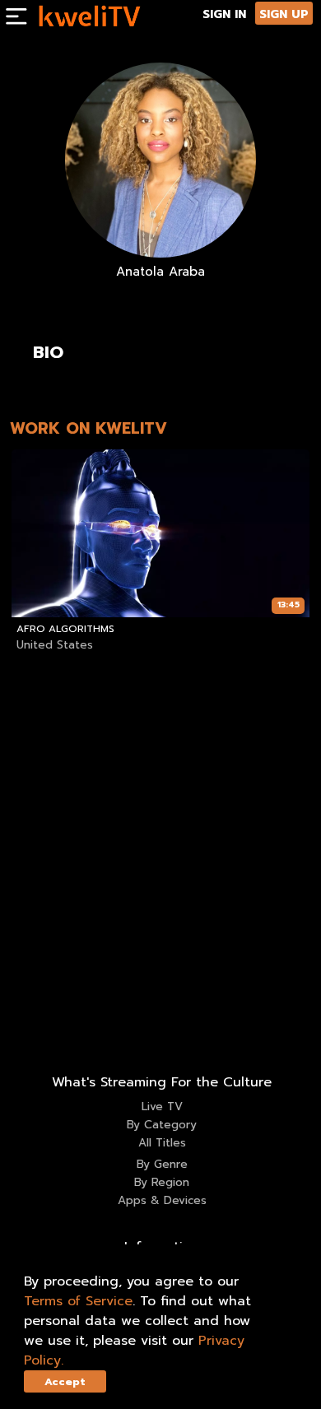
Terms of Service (78, 1301)
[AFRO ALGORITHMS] (160, 532)
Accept (65, 1381)
